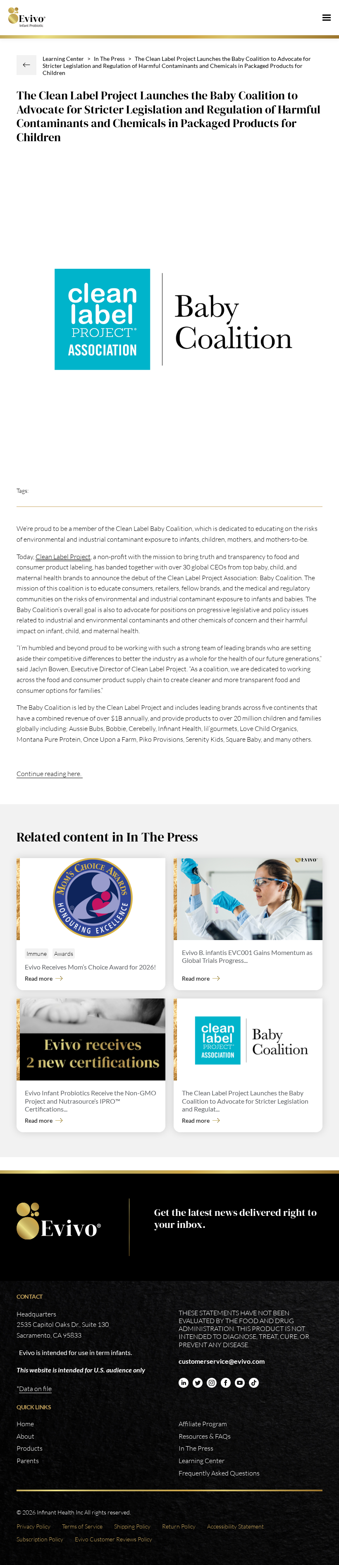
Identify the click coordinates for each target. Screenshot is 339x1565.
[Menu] (326, 17)
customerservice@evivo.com (222, 1361)
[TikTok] (254, 1383)
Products (30, 1448)
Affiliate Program (203, 1424)
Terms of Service (82, 1526)
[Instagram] (212, 1383)
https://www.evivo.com (60, 1221)
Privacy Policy (33, 1526)
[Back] (26, 65)
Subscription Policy (40, 1539)
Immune (36, 953)
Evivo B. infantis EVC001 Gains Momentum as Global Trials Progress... (247, 956)
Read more (39, 978)
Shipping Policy (132, 1526)
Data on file (35, 1388)
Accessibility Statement (235, 1526)
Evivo (32, 17)
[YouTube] (240, 1383)
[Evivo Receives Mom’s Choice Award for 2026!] (92, 899)
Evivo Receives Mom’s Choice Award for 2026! (90, 967)
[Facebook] (226, 1383)
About (25, 1436)
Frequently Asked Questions (219, 1473)
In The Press (109, 58)
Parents (28, 1460)
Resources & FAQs (205, 1436)
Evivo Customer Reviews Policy (113, 1539)
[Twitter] (198, 1383)
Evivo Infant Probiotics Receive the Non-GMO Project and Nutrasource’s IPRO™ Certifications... (90, 1100)
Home (25, 1424)
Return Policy (179, 1526)
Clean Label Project (63, 556)
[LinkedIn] (184, 1383)
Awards (63, 953)
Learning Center (63, 58)
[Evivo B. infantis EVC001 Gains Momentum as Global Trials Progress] (249, 899)
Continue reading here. (50, 773)
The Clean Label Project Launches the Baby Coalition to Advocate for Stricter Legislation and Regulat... (245, 1100)
